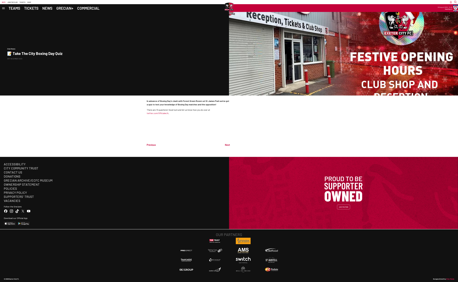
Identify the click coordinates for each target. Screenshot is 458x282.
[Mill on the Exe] (243, 269)
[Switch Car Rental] (243, 260)
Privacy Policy (15, 192)
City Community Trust (21, 168)
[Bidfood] (271, 250)
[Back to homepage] (229, 7)
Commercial (88, 8)
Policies (10, 188)
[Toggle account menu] (450, 2)
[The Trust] (214, 241)
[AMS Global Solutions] (243, 250)
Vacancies (12, 200)
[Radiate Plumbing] (271, 269)
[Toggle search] (455, 2)
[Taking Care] (214, 250)
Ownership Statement (22, 184)
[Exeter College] (214, 269)
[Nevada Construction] (243, 241)
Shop (29, 2)
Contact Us (13, 172)
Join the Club (343, 207)
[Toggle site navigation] (3, 8)
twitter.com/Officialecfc (158, 113)
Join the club (12, 2)
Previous (151, 144)
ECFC (3, 2)
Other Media (450, 279)
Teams (14, 8)
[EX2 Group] (186, 269)
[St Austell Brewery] (271, 260)
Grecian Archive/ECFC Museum (28, 180)
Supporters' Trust (19, 196)
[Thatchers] (186, 260)
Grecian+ (64, 8)
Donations (12, 176)
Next (227, 144)
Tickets (22, 2)
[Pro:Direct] (186, 250)
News (47, 8)
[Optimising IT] (214, 260)
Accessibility (15, 164)
